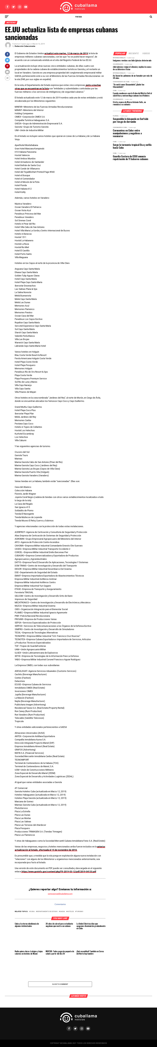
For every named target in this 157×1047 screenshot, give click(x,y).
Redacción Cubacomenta (25, 46)
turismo (79, 911)
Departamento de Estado (47, 911)
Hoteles (70, 911)
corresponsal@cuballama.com (60, 894)
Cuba (32, 911)
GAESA (62, 911)
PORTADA (78, 16)
